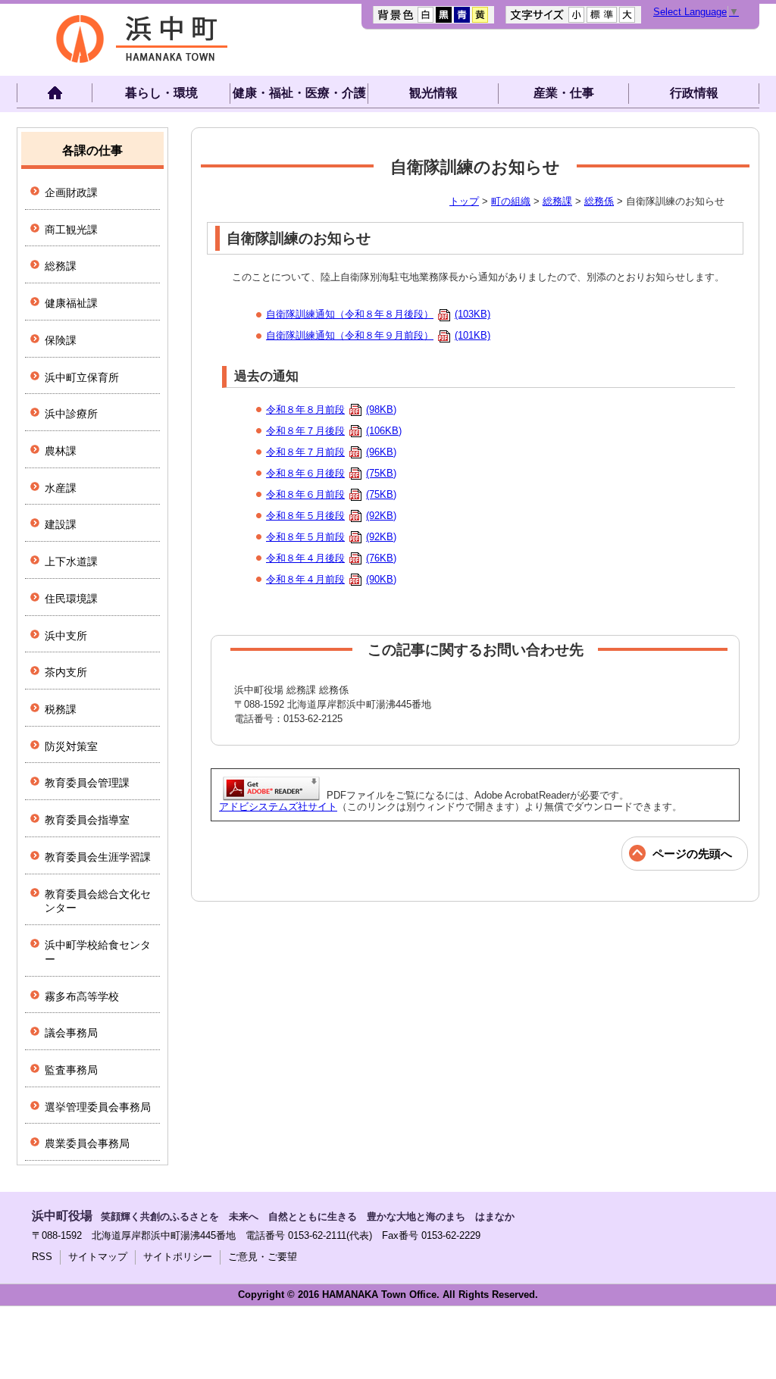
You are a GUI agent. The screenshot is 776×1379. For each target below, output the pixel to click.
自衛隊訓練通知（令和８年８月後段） (378, 314)
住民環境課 (71, 599)
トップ (464, 201)
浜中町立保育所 (82, 377)
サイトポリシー (177, 1256)
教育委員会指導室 (87, 820)
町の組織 (510, 201)
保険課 (61, 340)
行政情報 (694, 92)
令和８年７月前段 (331, 452)
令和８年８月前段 (331, 409)
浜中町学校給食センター (98, 952)
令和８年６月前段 (331, 494)
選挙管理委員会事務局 (98, 1107)
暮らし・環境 (161, 92)
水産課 (61, 488)
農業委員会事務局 (87, 1143)
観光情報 (433, 92)
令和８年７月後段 (334, 430)
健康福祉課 (71, 303)
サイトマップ (97, 1256)
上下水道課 (71, 561)
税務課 (61, 709)
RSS (42, 1256)
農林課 (61, 451)
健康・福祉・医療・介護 (299, 92)
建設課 (61, 524)
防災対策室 (71, 746)
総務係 (599, 201)
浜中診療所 (71, 414)
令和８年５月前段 (331, 537)
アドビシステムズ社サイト (278, 806)
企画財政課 (71, 192)
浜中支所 (66, 636)
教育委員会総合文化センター (98, 901)
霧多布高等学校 (82, 996)
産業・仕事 (564, 92)
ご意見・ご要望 (262, 1256)
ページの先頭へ (692, 853)
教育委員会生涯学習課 (98, 857)
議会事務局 (71, 1033)
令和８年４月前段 (331, 579)
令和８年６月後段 (331, 473)
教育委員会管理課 (87, 783)
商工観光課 (71, 230)
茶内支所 (66, 672)
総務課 (557, 201)
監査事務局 (71, 1070)
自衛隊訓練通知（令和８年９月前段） (378, 335)
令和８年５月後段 (331, 515)
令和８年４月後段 (331, 558)
